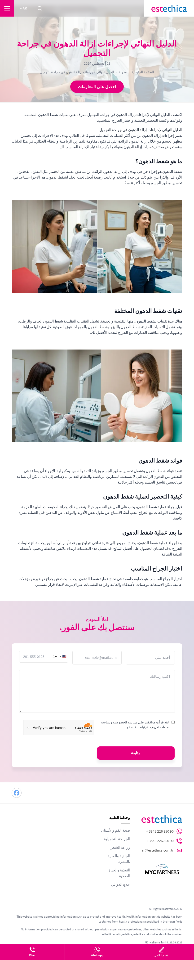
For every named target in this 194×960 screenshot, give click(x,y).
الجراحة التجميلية (117, 839)
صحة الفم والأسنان (115, 830)
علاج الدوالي (120, 884)
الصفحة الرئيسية (143, 72)
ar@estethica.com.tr (157, 850)
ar (25, 8)
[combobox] (60, 656)
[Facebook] (16, 793)
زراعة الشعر (120, 847)
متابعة (136, 753)
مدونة (123, 72)
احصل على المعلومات (97, 86)
